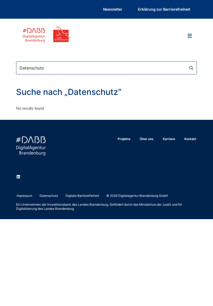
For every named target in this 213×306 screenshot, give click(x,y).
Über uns (147, 139)
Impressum (24, 196)
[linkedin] (19, 177)
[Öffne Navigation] (189, 35)
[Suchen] (190, 67)
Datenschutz (48, 196)
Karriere (169, 139)
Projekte (124, 139)
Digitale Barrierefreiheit (82, 196)
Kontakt (190, 139)
